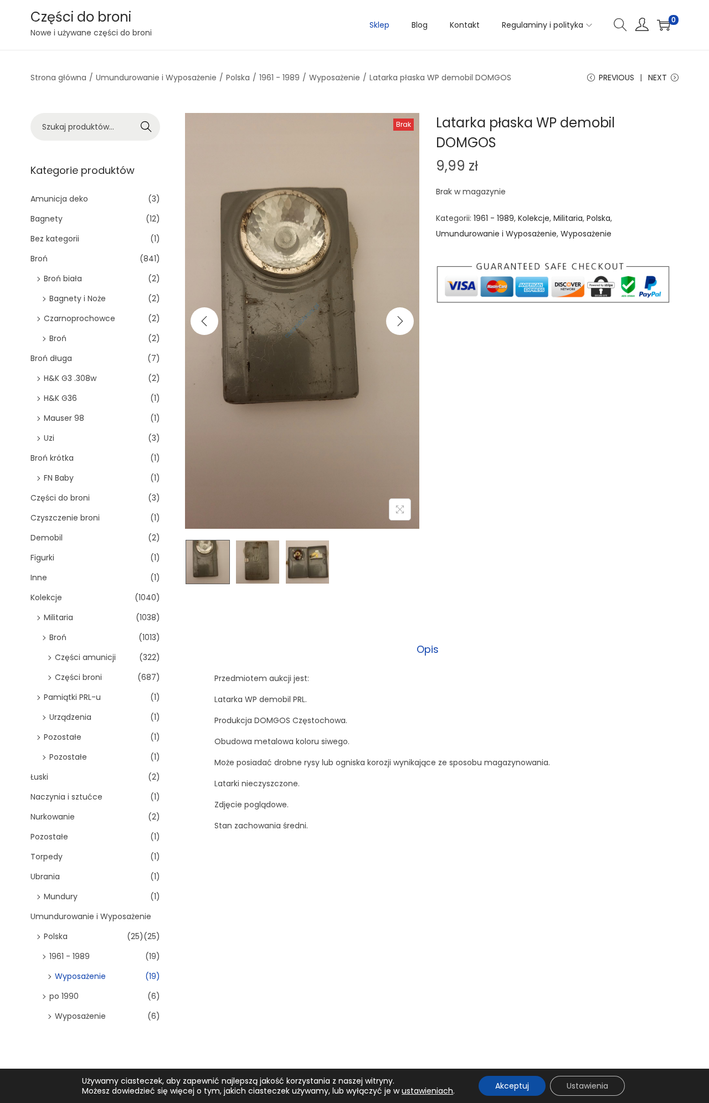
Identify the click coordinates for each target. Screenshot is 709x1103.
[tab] (428, 649)
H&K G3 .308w (70, 378)
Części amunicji (85, 657)
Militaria (568, 218)
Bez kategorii (54, 238)
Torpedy (46, 856)
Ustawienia (587, 1085)
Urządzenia (70, 717)
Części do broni (80, 17)
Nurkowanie (52, 816)
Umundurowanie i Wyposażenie (156, 77)
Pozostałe (62, 737)
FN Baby (59, 477)
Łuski (39, 776)
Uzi (49, 438)
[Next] (400, 321)
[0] (663, 25)
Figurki (42, 557)
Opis (428, 649)
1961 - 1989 (279, 77)
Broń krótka (52, 457)
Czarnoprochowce (79, 318)
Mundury (61, 896)
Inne (38, 577)
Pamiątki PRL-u (72, 697)
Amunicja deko (59, 198)
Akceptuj (512, 1085)
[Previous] (204, 321)
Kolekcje (533, 218)
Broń (39, 258)
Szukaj (146, 126)
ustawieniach (427, 1091)
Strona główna (58, 77)
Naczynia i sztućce (66, 796)
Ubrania (45, 876)
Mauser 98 (64, 418)
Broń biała (63, 278)
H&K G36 (60, 398)
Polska (238, 77)
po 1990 (64, 996)
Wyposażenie (334, 77)
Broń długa (51, 358)
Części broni (78, 677)
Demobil (46, 537)
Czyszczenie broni (65, 517)
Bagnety (46, 218)
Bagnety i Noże (77, 298)
